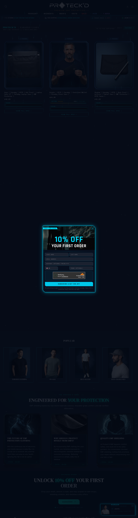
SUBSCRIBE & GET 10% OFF (69, 284)
